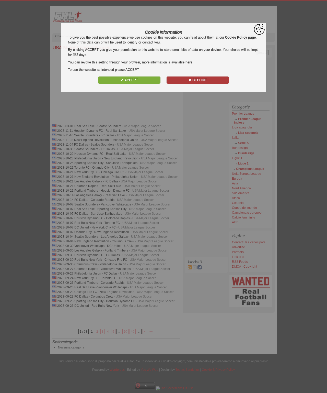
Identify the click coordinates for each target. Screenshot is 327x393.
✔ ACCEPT (129, 80)
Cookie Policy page (240, 37)
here (188, 62)
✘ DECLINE (198, 80)
